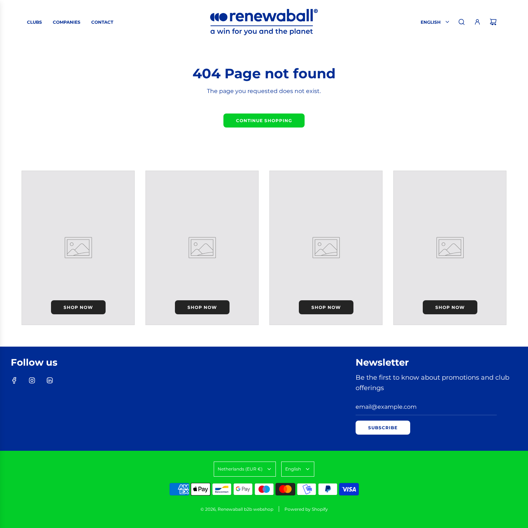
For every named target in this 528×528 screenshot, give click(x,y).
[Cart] (493, 22)
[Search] (461, 22)
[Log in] (477, 22)
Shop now (78, 307)
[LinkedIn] (49, 380)
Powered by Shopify (306, 509)
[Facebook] (14, 380)
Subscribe (383, 427)
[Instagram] (32, 380)
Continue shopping (264, 120)
